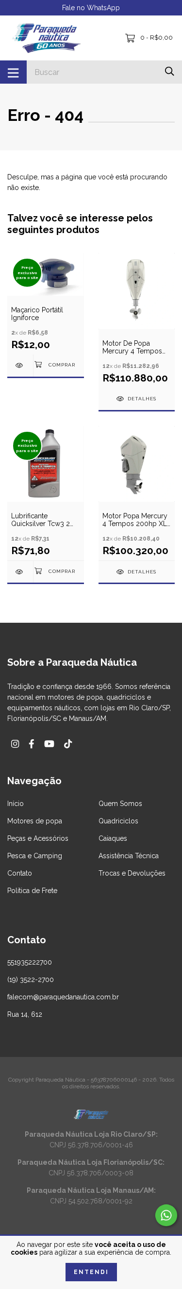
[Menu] (13, 72)
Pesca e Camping (34, 856)
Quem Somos (120, 803)
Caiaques (113, 838)
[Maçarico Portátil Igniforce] (20, 365)
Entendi (91, 1272)
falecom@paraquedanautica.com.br (63, 997)
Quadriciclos (118, 821)
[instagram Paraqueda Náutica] (15, 743)
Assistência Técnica (129, 856)
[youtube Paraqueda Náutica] (49, 743)
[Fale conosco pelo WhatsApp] (166, 1215)
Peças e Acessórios (37, 838)
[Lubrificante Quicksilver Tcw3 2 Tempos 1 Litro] (20, 572)
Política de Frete (32, 890)
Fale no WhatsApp (91, 8)
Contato (19, 873)
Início (15, 803)
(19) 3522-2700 (30, 979)
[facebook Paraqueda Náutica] (31, 743)
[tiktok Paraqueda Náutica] (68, 743)
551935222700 (29, 962)
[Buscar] (169, 71)
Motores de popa (34, 821)
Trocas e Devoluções (132, 873)
